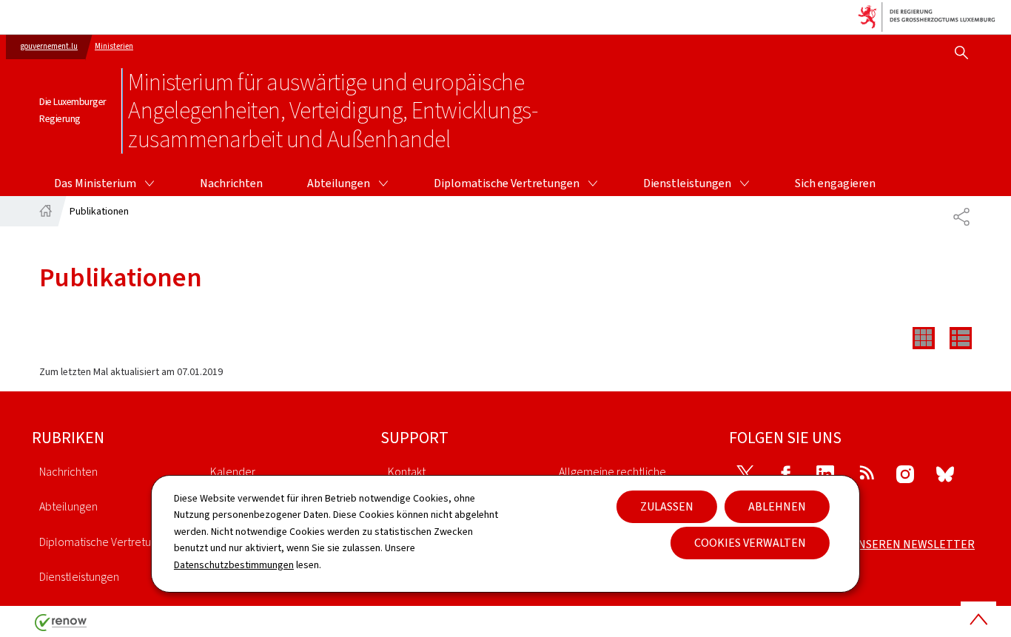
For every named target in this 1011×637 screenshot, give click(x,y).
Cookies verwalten (750, 542)
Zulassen (666, 506)
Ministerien (114, 46)
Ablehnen (777, 506)
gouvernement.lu (49, 46)
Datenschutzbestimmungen (234, 565)
